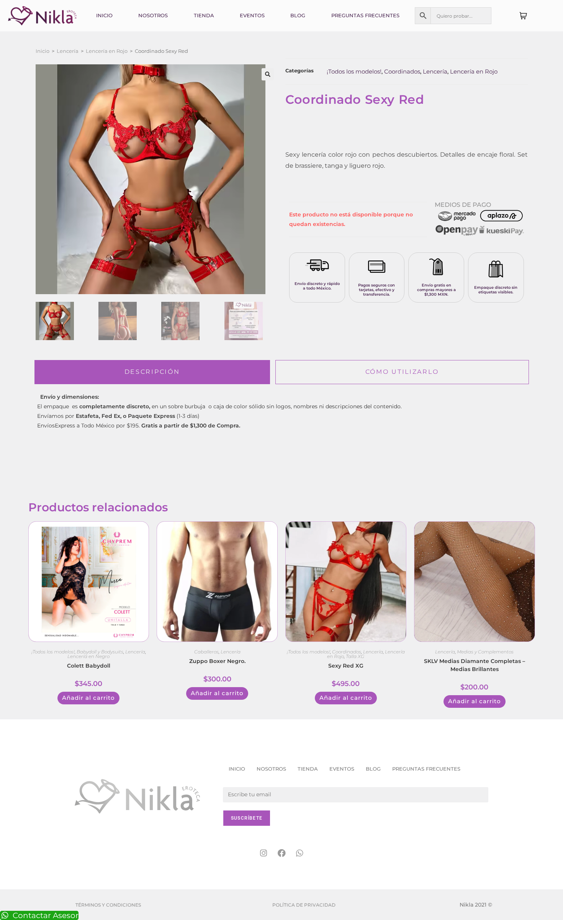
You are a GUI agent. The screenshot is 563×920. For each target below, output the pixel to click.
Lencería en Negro (88, 656)
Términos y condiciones (108, 905)
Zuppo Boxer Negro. (217, 661)
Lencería (68, 51)
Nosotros (153, 15)
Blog (297, 15)
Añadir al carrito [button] (88, 697)
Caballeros (206, 652)
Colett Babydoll (88, 665)
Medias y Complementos (485, 652)
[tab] (152, 372)
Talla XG (355, 656)
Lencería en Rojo (107, 51)
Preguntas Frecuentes (365, 15)
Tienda (204, 15)
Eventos (252, 15)
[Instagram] (263, 853)
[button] (268, 74)
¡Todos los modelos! (354, 71)
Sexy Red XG (345, 665)
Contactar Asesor (46, 915)
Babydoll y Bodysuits (100, 652)
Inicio (104, 15)
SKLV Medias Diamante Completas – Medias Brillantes (474, 665)
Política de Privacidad (304, 905)
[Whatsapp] (299, 853)
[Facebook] (281, 853)
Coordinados (402, 71)
